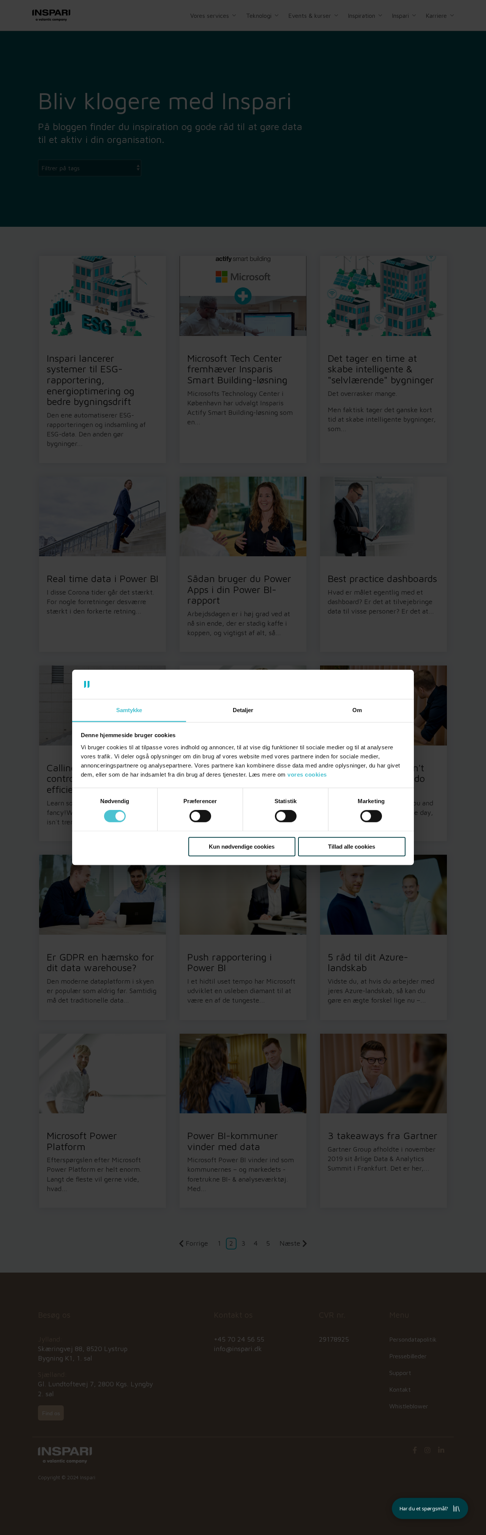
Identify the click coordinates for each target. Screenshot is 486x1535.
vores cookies (307, 774)
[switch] (200, 816)
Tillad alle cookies (351, 846)
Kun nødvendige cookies (242, 846)
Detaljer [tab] (243, 710)
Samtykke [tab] (129, 710)
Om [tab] (357, 710)
